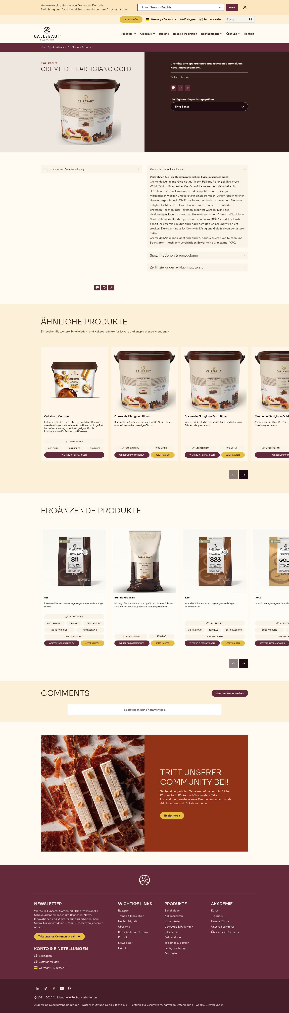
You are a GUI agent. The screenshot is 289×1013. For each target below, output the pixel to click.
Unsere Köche (220, 921)
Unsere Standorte (222, 926)
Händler (123, 948)
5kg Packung (54, 623)
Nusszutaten (173, 921)
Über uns (124, 926)
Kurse (215, 910)
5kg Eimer (53, 448)
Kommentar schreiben (230, 693)
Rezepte (164, 33)
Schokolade (172, 910)
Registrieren (172, 815)
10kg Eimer (161, 448)
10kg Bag (73, 623)
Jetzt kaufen (131, 19)
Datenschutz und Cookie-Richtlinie (104, 1004)
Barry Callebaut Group (133, 932)
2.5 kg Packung (60, 630)
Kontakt (249, 33)
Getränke (171, 953)
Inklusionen (172, 932)
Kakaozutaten (174, 916)
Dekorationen (173, 937)
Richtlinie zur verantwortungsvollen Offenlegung (161, 1004)
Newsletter (125, 942)
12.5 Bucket (74, 448)
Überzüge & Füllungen (53, 47)
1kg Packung (90, 630)
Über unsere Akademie (225, 932)
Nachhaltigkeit (127, 921)
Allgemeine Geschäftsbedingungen (56, 1004)
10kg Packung (93, 623)
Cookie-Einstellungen (210, 1004)
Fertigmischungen (176, 948)
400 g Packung (74, 636)
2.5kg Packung (269, 630)
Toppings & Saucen (177, 942)
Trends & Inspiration (185, 33)
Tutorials (217, 916)
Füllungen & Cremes (81, 47)
